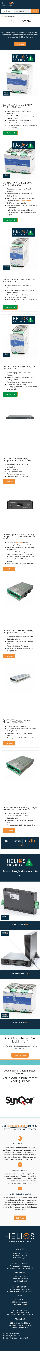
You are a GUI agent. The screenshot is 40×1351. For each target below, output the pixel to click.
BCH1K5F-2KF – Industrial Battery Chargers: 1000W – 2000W (18, 631)
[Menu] (37, 3)
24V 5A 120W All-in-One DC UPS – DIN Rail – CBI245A (19, 367)
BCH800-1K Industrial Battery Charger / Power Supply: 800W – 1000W (20, 808)
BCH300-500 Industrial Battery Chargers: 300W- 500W (16, 721)
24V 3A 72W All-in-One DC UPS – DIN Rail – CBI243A (19, 280)
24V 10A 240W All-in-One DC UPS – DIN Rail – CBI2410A (18, 106)
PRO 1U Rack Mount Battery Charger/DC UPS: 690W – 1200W (17, 459)
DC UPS (19, 542)
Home (3, 16)
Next (20, 845)
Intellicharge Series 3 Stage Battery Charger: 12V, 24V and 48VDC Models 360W (19, 536)
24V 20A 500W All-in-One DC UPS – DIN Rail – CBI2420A (18, 183)
